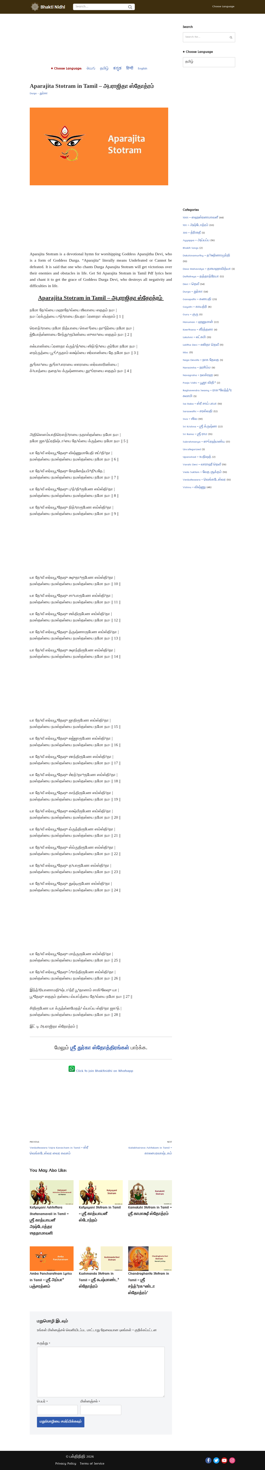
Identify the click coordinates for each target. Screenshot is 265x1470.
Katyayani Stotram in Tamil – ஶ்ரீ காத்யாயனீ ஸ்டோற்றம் (100, 1214)
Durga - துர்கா (39, 93)
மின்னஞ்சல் (90, 1402)
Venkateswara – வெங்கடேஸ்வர (204, 480)
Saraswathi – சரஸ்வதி (198, 412)
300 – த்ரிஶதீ (192, 233)
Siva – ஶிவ (190, 419)
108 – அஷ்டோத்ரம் (195, 226)
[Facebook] (208, 1460)
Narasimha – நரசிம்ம (197, 368)
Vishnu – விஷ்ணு (194, 488)
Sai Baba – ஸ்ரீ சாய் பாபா (200, 404)
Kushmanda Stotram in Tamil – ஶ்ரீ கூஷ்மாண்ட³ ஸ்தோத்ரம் (99, 1280)
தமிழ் (104, 69)
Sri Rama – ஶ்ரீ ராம (195, 435)
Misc (185, 353)
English (142, 69)
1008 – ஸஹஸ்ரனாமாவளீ (200, 218)
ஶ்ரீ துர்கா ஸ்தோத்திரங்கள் (100, 1047)
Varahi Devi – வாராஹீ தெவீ (202, 465)
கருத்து (43, 1344)
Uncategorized (192, 450)
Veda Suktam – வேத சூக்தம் (202, 472)
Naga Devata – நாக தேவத (201, 360)
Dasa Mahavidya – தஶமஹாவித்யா (207, 269)
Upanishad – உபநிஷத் (197, 457)
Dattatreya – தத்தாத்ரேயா (201, 277)
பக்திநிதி (77, 1457)
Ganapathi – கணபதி (197, 300)
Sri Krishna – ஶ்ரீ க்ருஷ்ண (200, 427)
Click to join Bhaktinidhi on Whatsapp (104, 1071)
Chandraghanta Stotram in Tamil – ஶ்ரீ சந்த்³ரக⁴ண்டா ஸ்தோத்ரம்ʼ (148, 1284)
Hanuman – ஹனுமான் (198, 322)
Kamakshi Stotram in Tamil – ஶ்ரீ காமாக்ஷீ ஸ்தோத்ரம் (150, 1211)
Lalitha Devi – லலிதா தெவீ (201, 345)
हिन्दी (129, 69)
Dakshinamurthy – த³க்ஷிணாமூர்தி (206, 256)
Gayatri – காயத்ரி (195, 307)
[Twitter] (216, 1460)
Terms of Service (92, 1464)
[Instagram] (232, 1460)
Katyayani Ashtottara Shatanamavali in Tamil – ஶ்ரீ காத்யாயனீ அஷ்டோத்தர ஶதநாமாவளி (49, 1221)
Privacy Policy (65, 1464)
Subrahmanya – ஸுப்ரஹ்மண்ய (204, 442)
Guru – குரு (190, 315)
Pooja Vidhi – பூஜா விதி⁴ (199, 383)
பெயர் (42, 1402)
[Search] (130, 7)
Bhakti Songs (190, 248)
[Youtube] (224, 1460)
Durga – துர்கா (193, 292)
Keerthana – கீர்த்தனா (198, 330)
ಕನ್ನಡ (117, 69)
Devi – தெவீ (191, 284)
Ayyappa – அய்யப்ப (196, 241)
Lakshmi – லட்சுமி (194, 338)
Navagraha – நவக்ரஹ (198, 376)
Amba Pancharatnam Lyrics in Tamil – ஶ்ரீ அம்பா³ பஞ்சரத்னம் (51, 1280)
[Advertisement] (101, 39)
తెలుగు (91, 69)
